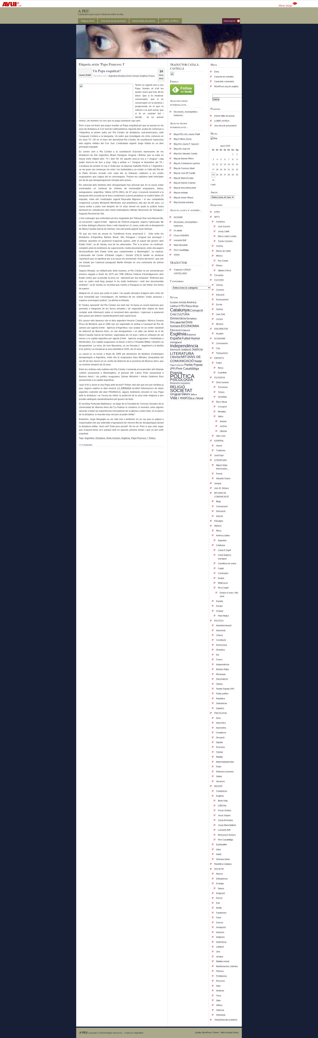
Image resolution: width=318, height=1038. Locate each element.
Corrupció (196, 310)
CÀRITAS (222, 805)
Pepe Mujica (223, 616)
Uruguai (175, 394)
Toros (218, 995)
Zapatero (220, 708)
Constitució (221, 640)
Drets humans (133, 76)
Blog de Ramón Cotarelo (184, 183)
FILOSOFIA (219, 377)
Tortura (151, 76)
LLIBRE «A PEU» (170, 21)
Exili (218, 903)
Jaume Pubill (85, 75)
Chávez (219, 635)
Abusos (219, 874)
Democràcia (178, 318)
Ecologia (220, 883)
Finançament (222, 353)
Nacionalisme (222, 679)
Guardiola (222, 372)
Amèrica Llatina (223, 535)
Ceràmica (220, 221)
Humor (195, 338)
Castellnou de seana (227, 563)
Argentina (113, 76)
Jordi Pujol (218, 455)
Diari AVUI (138, 1033)
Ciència (219, 285)
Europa (219, 606)
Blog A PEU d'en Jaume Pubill (187, 134)
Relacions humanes (180, 383)
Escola (219, 304)
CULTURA (183, 314)
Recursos (220, 981)
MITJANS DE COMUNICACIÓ (185, 359)
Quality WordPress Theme (207, 1032)
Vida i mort (179, 398)
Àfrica (218, 530)
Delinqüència (221, 879)
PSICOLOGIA (181, 380)
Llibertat (175, 357)
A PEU (83, 11)
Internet (219, 516)
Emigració (185, 330)
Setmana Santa (223, 859)
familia (219, 908)
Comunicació (222, 506)
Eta (217, 655)
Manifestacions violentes (227, 966)
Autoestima (221, 728)
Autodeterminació (224, 625)
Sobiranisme (221, 703)
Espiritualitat (221, 844)
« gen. (213, 184)
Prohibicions (221, 976)
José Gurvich (224, 226)
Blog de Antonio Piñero (184, 158)
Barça (189, 306)
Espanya (191, 334)
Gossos (219, 922)
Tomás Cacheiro (225, 241)
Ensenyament (222, 299)
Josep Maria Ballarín (227, 825)
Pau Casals (223, 261)
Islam (218, 849)
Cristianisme (221, 791)
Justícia (197, 349)
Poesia (176, 372)
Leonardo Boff (180, 240)
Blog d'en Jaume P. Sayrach (186, 144)
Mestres (219, 324)
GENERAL (219, 440)
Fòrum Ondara (224, 810)
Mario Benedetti (181, 245)
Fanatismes (221, 913)
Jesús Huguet (224, 815)
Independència (184, 346)
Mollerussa (223, 583)
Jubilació (186, 349)
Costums (220, 290)
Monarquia (220, 674)
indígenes (220, 937)
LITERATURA (182, 353)
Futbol (186, 338)
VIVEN (177, 255)
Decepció (220, 737)
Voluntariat (220, 1015)
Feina (218, 917)
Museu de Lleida (223, 251)
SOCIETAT (181, 390)
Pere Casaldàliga (181, 250)
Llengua (217, 483)
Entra (216, 71)
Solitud (219, 776)
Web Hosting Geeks (230, 1032)
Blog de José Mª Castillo (184, 173)
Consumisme (222, 343)
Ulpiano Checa (224, 270)
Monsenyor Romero (227, 835)
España (175, 338)
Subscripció (229, 21)
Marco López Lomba (227, 236)
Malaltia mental (222, 961)
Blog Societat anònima (183, 202)
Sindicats (220, 990)
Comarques (223, 573)
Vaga (218, 1000)
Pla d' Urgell (223, 588)
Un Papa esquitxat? (107, 70)
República (220, 698)
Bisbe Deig (222, 800)
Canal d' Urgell (224, 550)
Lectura (219, 319)
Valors (185, 394)
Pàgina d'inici (87, 21)
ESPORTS (219, 358)
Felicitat (219, 752)
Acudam (174, 302)
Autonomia (220, 630)
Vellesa (193, 394)
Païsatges (218, 521)
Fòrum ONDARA (181, 235)
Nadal (198, 361)
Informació (175, 349)
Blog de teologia (181, 192)
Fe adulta (178, 230)
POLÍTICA (182, 376)
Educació (175, 330)
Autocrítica (221, 723)
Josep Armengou (225, 820)
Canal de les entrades (224, 76)
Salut (218, 986)
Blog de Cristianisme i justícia (187, 163)
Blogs (196, 306)
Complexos (221, 732)
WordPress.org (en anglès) (226, 86)
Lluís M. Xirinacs (221, 488)
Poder (218, 766)
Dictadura (122, 76)
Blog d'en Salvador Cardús (185, 153)
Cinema (219, 246)
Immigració (176, 342)
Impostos (220, 932)
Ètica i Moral (195, 398)
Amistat (182, 302)
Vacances (220, 781)
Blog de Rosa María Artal (185, 188)
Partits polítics (222, 693)
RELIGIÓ (177, 387)
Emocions (220, 747)
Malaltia (219, 757)
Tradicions (220, 450)
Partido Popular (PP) (225, 689)
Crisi (173, 314)
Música (219, 256)
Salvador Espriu (223, 478)
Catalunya (180, 309)
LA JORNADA (124, 388)
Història (219, 309)
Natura (221, 888)
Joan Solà (220, 314)
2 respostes (87, 445)
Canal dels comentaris (224, 81)
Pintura (219, 265)
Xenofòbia (222, 397)
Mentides (222, 411)
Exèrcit (219, 898)
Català (221, 568)
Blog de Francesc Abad (184, 168)
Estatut (221, 578)
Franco (219, 659)
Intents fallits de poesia (143, 21)
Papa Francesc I (139, 438)
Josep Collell (223, 231)
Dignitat (219, 742)
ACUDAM (178, 217)
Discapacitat (177, 322)
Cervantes (219, 275)
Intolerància (221, 942)
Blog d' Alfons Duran (183, 139)
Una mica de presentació (113, 21)
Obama (219, 684)
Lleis (218, 951)
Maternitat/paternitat (225, 762)
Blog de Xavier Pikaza (183, 197)
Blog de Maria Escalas (184, 178)
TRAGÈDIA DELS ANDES (225, 1020)
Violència (220, 1010)
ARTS (217, 217)
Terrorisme (223, 387)
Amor (218, 718)
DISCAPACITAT (221, 329)
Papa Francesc (177, 365)
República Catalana (223, 864)
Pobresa (220, 971)
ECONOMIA (190, 326)
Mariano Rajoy (222, 669)
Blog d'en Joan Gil (182, 149)
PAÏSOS (217, 526)
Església (144, 76)
